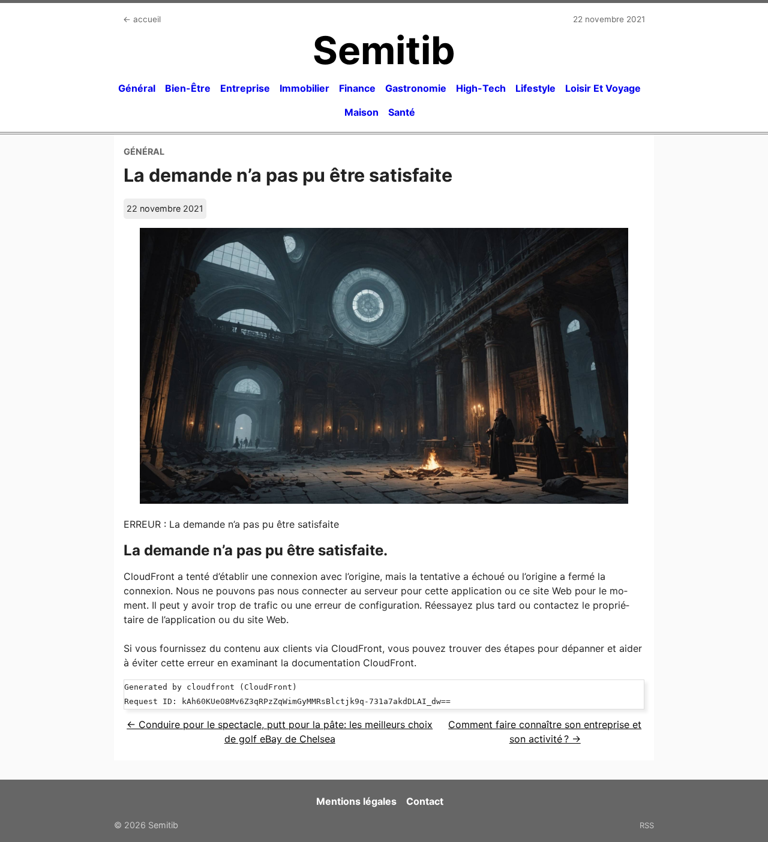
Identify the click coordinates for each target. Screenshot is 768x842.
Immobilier (304, 88)
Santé (401, 112)
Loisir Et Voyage (603, 88)
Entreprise (245, 88)
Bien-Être (188, 88)
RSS (647, 825)
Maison (361, 112)
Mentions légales (356, 801)
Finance (357, 88)
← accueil (142, 19)
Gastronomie (415, 88)
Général (136, 88)
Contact (424, 801)
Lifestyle (535, 88)
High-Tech (481, 88)
